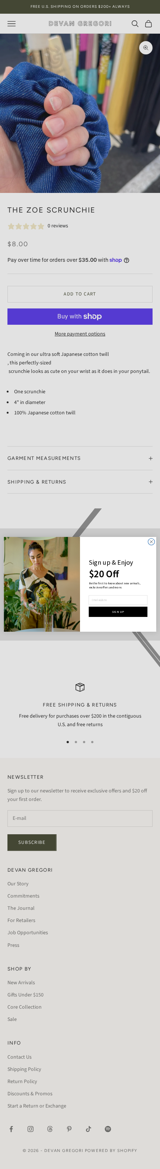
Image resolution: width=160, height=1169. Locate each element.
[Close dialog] (151, 542)
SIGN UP (118, 612)
